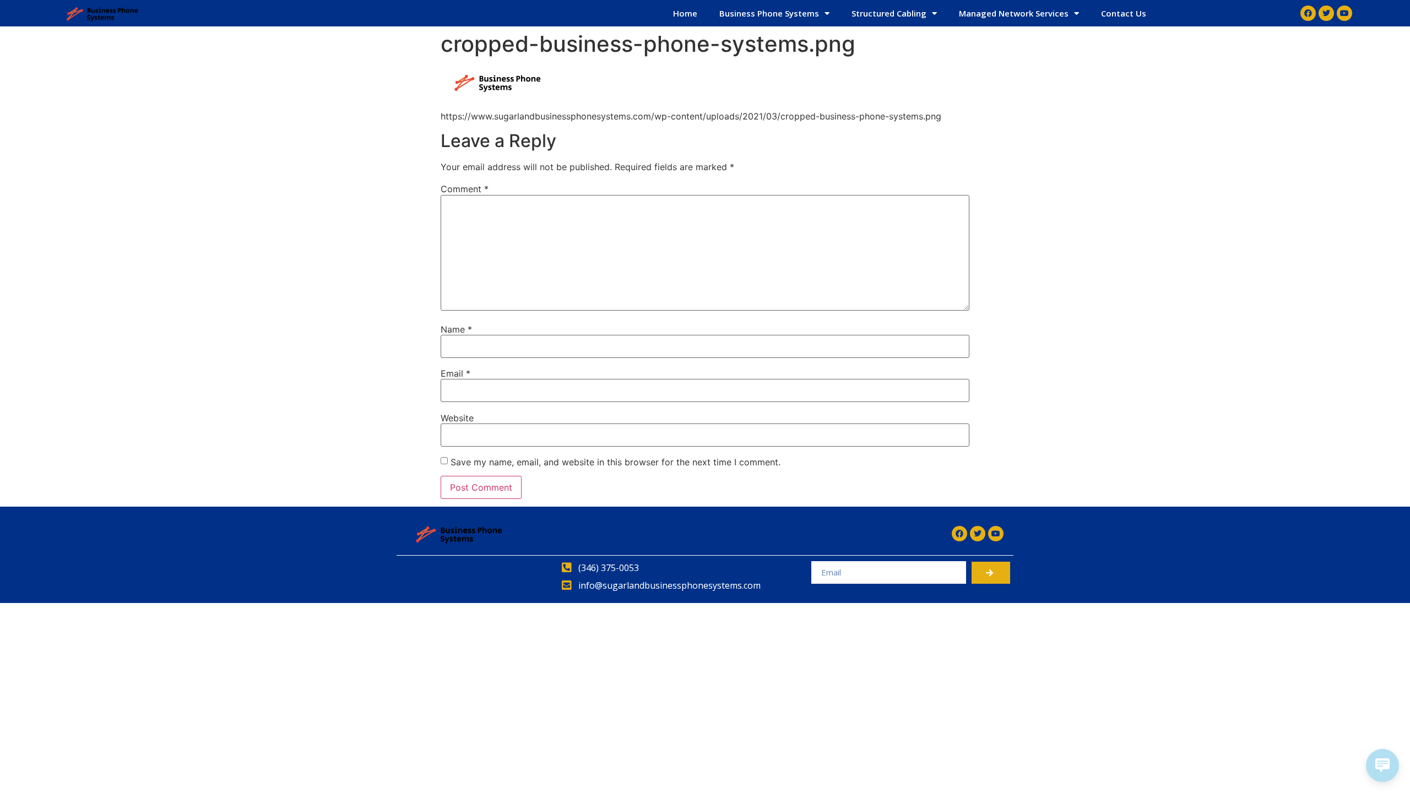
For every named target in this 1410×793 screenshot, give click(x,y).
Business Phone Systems (769, 13)
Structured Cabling (889, 13)
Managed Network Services (1014, 13)
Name (456, 329)
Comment (465, 188)
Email (455, 373)
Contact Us (1123, 13)
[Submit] (991, 573)
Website (457, 418)
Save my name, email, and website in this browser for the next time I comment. (615, 462)
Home (685, 13)
